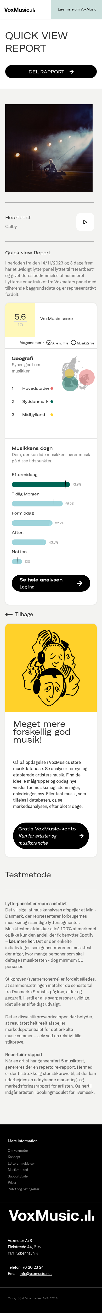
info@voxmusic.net (36, 1273)
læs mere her (21, 941)
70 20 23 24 (33, 1267)
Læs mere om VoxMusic (77, 9)
